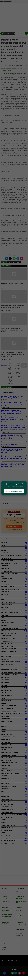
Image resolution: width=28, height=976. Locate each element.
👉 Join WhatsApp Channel (14, 491)
